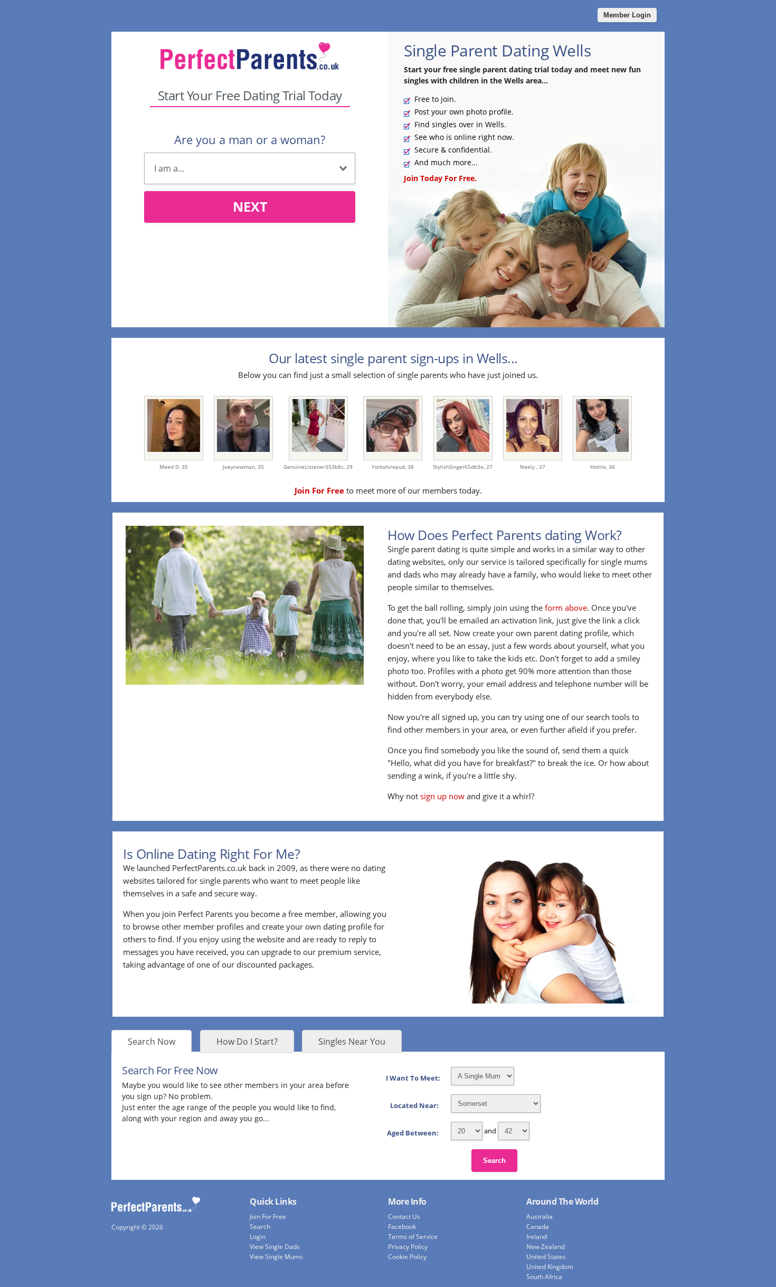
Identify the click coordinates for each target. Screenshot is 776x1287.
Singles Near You (351, 1041)
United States (546, 1256)
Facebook (402, 1226)
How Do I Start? (247, 1041)
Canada (537, 1226)
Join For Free (268, 1216)
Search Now (151, 1041)
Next (250, 206)
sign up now (442, 796)
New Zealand (545, 1246)
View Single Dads (275, 1246)
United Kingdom (549, 1266)
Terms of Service (413, 1236)
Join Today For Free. (440, 178)
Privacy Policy (408, 1246)
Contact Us (404, 1216)
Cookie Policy (407, 1256)
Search (494, 1161)
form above (566, 607)
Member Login (627, 15)
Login (258, 1236)
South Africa (544, 1276)
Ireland (536, 1236)
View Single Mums (276, 1256)
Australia (539, 1216)
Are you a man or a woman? (249, 139)
